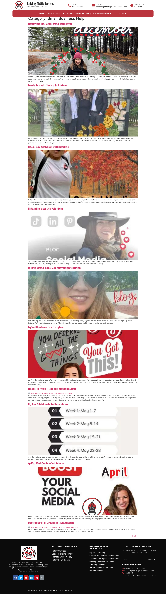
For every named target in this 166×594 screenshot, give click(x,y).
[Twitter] (20, 577)
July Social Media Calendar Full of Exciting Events (46, 327)
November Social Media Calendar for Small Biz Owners (48, 85)
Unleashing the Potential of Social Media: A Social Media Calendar (52, 388)
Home (41, 13)
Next (135, 536)
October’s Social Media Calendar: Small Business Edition (48, 147)
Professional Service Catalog (79, 13)
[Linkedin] (31, 577)
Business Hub (103, 13)
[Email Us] (93, 5)
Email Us (99, 4)
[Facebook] (15, 577)
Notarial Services (54, 13)
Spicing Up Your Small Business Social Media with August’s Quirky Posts (54, 268)
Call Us (74, 4)
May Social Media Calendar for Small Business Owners (48, 404)
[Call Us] (69, 5)
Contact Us (119, 13)
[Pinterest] (36, 577)
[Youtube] (26, 577)
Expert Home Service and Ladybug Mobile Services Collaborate (51, 522)
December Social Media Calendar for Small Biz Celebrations (50, 23)
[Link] (42, 577)
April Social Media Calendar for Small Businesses (46, 463)
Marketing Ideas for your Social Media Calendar (45, 208)
